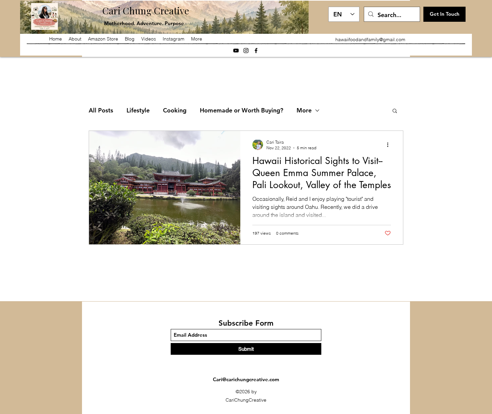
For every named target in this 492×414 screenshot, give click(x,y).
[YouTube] (236, 50)
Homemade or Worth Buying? (241, 110)
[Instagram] (246, 50)
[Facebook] (256, 50)
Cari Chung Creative (145, 10)
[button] (395, 111)
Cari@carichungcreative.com (246, 379)
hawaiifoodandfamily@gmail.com (370, 39)
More (304, 110)
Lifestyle (138, 110)
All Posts (101, 110)
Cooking (174, 110)
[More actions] (390, 145)
